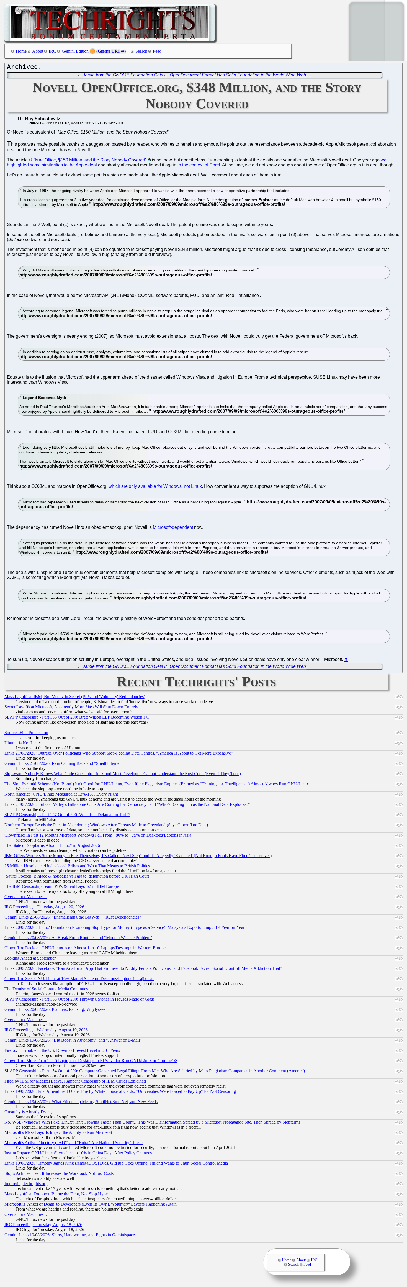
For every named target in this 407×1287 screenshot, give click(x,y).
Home (21, 51)
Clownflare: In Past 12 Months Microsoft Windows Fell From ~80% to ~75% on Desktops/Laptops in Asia (97, 835)
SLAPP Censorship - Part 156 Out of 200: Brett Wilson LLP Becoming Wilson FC (76, 717)
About (37, 51)
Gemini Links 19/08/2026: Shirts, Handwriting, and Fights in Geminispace (69, 1234)
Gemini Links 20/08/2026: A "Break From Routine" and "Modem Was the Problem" (78, 937)
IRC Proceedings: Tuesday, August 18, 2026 (43, 1224)
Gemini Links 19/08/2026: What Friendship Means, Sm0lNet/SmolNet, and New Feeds (81, 1101)
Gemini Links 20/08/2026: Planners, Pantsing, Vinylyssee (54, 1009)
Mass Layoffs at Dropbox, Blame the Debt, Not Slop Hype (56, 1193)
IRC (52, 51)
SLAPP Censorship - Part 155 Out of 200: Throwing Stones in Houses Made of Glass (79, 999)
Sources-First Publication (26, 732)
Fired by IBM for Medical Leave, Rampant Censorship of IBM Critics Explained (75, 1081)
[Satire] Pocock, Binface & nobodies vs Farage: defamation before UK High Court (76, 876)
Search (141, 51)
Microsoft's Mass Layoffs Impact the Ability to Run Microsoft (58, 1132)
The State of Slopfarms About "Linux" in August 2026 (52, 845)
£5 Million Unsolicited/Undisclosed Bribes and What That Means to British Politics (77, 865)
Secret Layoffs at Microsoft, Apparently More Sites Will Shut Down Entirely (71, 706)
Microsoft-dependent (173, 527)
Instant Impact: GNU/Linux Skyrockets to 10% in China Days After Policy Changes (78, 1152)
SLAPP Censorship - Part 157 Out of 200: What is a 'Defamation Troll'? (67, 814)
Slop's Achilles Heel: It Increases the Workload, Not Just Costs (59, 1173)
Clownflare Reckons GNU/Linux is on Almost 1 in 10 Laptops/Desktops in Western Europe (85, 947)
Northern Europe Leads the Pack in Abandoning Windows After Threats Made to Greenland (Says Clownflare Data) (106, 824)
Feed (157, 51)
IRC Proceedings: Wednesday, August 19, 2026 (46, 1029)
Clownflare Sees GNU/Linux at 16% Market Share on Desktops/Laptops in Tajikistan (79, 978)
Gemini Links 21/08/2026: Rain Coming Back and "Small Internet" (63, 763)
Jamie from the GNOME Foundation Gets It (124, 75)
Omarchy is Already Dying (28, 1111)
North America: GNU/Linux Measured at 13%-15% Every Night (61, 794)
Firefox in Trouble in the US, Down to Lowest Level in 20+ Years (62, 1050)
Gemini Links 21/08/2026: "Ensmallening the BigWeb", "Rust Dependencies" (72, 917)
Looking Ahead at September (30, 958)
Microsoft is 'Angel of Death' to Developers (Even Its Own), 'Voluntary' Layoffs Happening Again (90, 1204)
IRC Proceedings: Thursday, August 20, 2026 (44, 906)
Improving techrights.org (26, 1183)
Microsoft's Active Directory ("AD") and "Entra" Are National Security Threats (73, 1142)
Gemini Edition (75, 51)
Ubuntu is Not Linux (22, 742)
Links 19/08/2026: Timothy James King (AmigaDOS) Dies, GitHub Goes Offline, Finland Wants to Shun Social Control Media (116, 1163)
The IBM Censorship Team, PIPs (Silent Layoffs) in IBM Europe (61, 886)
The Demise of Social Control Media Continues (46, 988)
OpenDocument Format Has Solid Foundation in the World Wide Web (238, 75)
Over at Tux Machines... (25, 896)
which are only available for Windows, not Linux (155, 486)
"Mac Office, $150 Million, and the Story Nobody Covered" (90, 160)
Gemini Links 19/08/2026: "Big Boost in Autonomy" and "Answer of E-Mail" (73, 1040)
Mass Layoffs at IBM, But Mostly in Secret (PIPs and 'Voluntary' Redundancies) (74, 696)
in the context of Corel (198, 165)
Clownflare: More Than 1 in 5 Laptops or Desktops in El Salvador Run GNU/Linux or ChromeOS (90, 1060)
